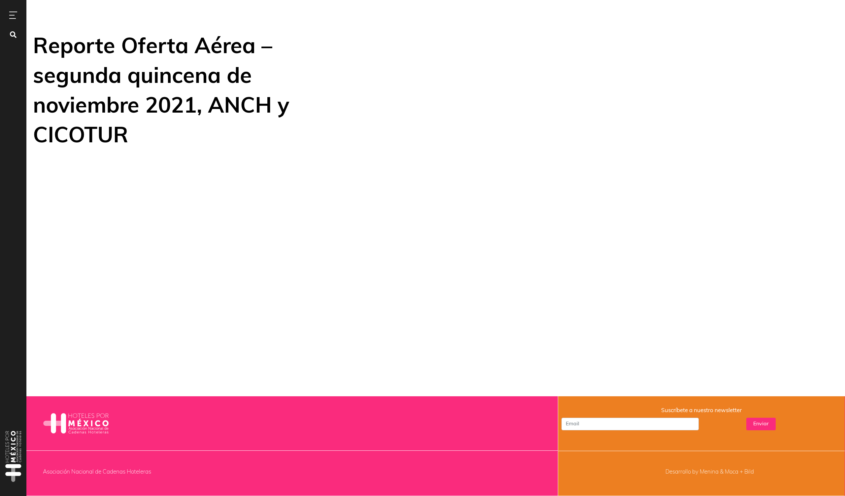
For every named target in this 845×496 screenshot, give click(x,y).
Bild (749, 472)
